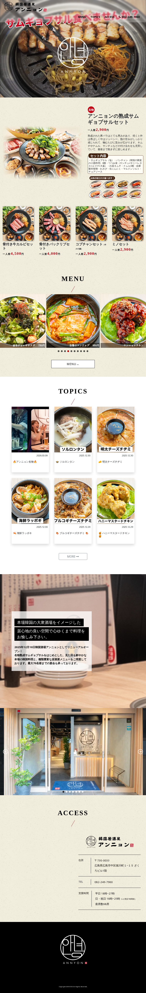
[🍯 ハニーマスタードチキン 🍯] (115, 501)
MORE (71, 556)
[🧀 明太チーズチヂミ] (115, 429)
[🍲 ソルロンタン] (73, 429)
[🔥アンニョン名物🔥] (30, 429)
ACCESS (109, 17)
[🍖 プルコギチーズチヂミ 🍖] (73, 501)
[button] (5, 321)
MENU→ (73, 364)
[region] (73, 751)
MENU (82, 17)
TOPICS (95, 17)
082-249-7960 (130, 17)
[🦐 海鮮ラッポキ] (30, 501)
